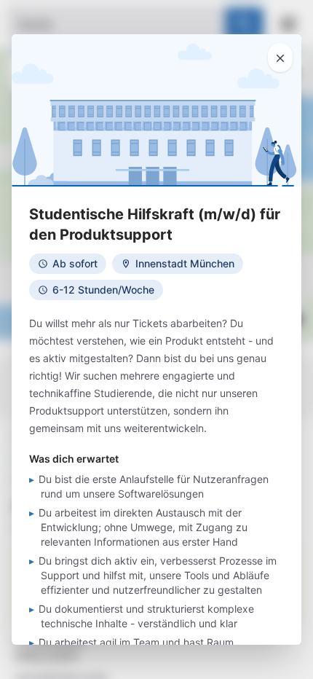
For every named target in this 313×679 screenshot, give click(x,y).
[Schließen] (280, 57)
